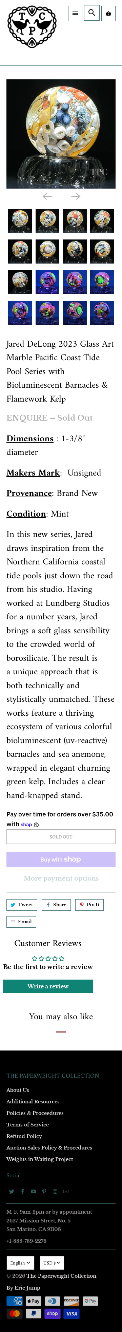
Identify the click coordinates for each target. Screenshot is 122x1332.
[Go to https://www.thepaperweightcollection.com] (32, 32)
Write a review (47, 986)
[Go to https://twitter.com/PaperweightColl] (11, 1191)
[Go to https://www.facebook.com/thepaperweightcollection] (22, 1191)
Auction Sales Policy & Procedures (49, 1148)
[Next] (75, 196)
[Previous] (46, 196)
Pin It (93, 905)
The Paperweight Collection (61, 1276)
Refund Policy (24, 1136)
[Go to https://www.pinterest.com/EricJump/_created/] (44, 1191)
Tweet (25, 905)
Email (25, 922)
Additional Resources (33, 1102)
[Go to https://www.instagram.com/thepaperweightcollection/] (55, 1191)
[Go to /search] (92, 13)
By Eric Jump (23, 1288)
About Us (17, 1090)
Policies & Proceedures (35, 1113)
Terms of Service (27, 1125)
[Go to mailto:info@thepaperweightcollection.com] (66, 1191)
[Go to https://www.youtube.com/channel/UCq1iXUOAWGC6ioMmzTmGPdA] (33, 1191)
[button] (75, 13)
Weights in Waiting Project (39, 1159)
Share (59, 905)
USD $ (49, 1263)
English (18, 1263)
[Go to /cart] (108, 13)
